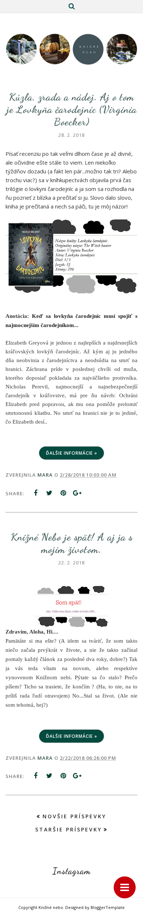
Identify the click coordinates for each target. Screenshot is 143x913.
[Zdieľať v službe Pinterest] (63, 493)
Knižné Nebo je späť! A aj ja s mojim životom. (72, 543)
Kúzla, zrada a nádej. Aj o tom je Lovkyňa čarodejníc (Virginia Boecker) (72, 109)
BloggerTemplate (108, 907)
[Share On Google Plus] (77, 493)
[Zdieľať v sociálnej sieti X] (49, 493)
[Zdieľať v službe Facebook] (35, 493)
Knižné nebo (50, 907)
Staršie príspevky (68, 829)
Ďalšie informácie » (71, 453)
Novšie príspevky (74, 816)
